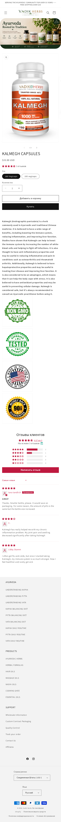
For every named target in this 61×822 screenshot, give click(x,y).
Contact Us (11, 740)
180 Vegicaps (11, 176)
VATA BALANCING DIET (16, 621)
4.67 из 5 (38, 440)
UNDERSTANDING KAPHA (17, 589)
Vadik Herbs (27, 808)
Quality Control (13, 728)
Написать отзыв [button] (30, 470)
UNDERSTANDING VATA (16, 602)
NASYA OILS (11, 684)
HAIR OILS (10, 671)
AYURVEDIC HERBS (14, 658)
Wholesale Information (16, 715)
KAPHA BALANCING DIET (17, 609)
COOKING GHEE (13, 690)
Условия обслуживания (45, 816)
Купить (30, 206)
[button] (6, 13)
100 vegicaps (31, 176)
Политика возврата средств (35, 812)
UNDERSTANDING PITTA (16, 596)
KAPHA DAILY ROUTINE (16, 628)
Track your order (13, 734)
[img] (8, 488)
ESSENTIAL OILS (13, 697)
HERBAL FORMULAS (14, 665)
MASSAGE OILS (12, 678)
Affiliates (10, 747)
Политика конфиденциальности (21, 816)
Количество (7, 182)
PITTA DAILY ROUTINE (15, 634)
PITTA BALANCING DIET (16, 615)
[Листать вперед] (37, 148)
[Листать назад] (24, 148)
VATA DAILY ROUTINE (15, 641)
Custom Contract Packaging (18, 721)
